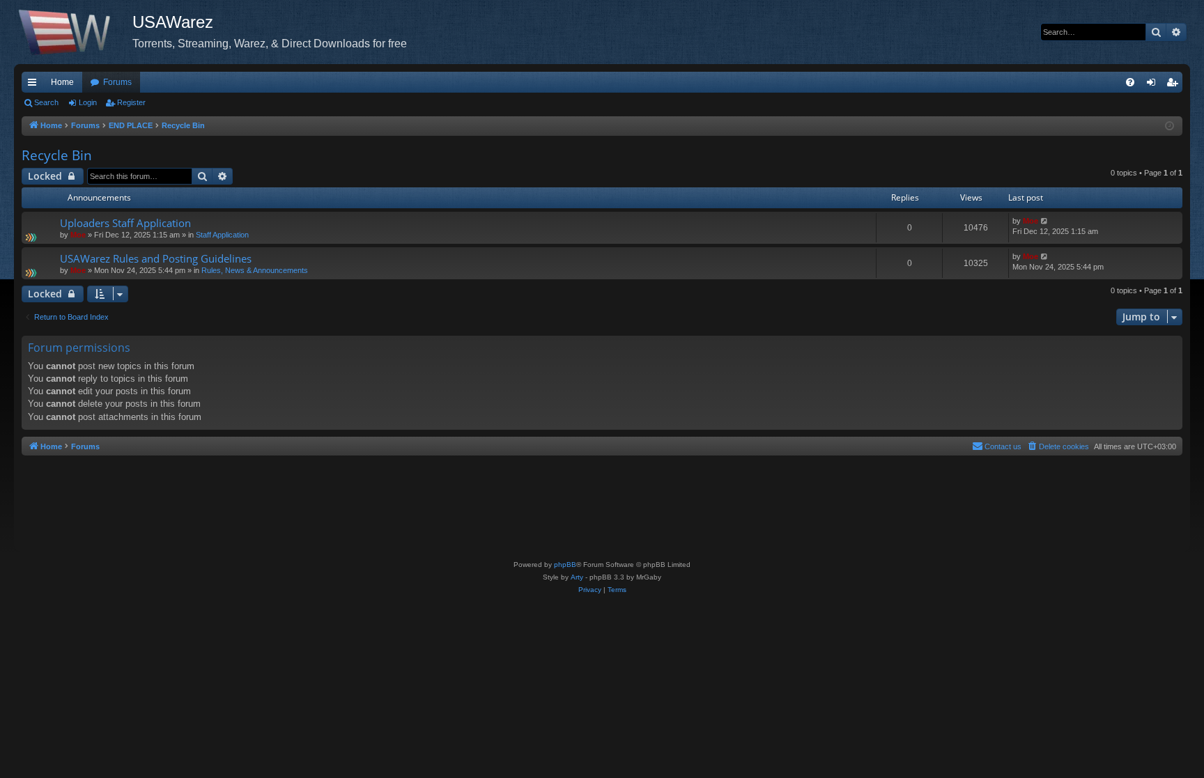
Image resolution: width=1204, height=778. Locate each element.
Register (131, 102)
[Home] (73, 32)
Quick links (35, 85)
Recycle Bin (57, 155)
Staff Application (222, 235)
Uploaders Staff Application (125, 223)
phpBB (565, 564)
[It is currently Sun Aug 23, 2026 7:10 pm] (1169, 126)
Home (62, 82)
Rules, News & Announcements (254, 270)
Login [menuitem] (1153, 85)
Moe (78, 235)
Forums (117, 82)
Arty (577, 577)
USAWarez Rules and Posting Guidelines (156, 258)
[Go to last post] (1044, 221)
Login (88, 102)
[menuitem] (1130, 82)
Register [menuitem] (1174, 85)
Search (46, 102)
